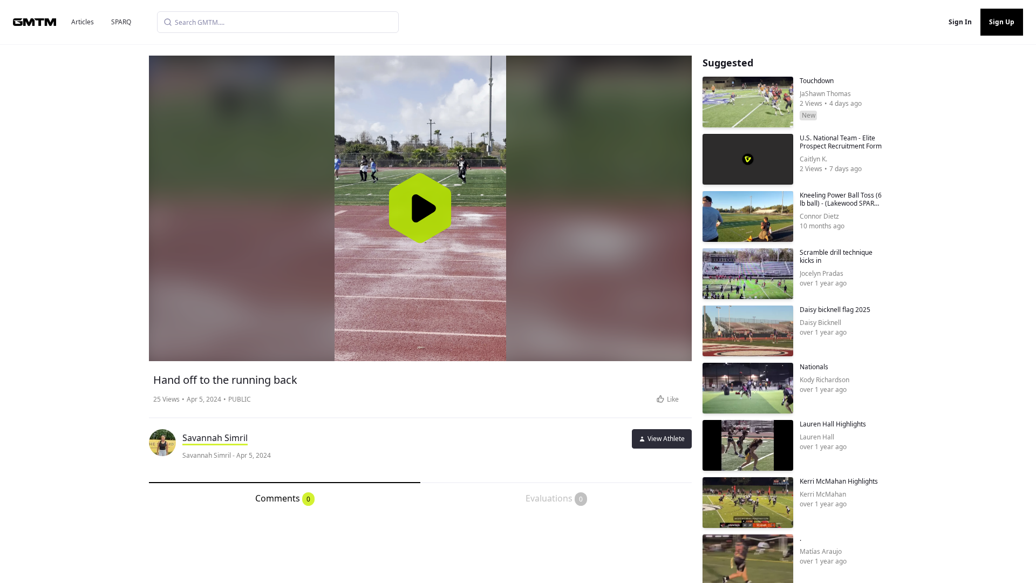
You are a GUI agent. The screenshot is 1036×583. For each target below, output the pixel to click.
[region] (420, 208)
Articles (82, 21)
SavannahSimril (215, 438)
